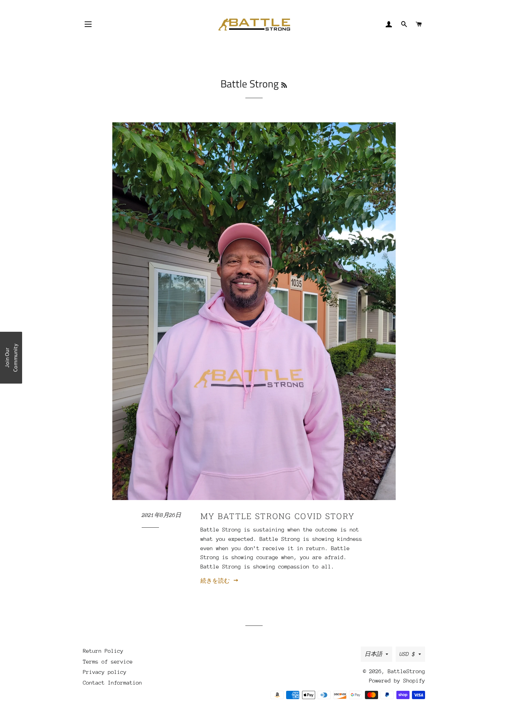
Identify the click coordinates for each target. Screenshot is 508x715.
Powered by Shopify (397, 681)
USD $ (407, 654)
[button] (11, 358)
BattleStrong (406, 671)
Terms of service (108, 662)
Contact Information (112, 683)
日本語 (373, 654)
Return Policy (103, 651)
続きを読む (216, 581)
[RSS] (284, 85)
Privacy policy (104, 672)
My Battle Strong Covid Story (277, 516)
